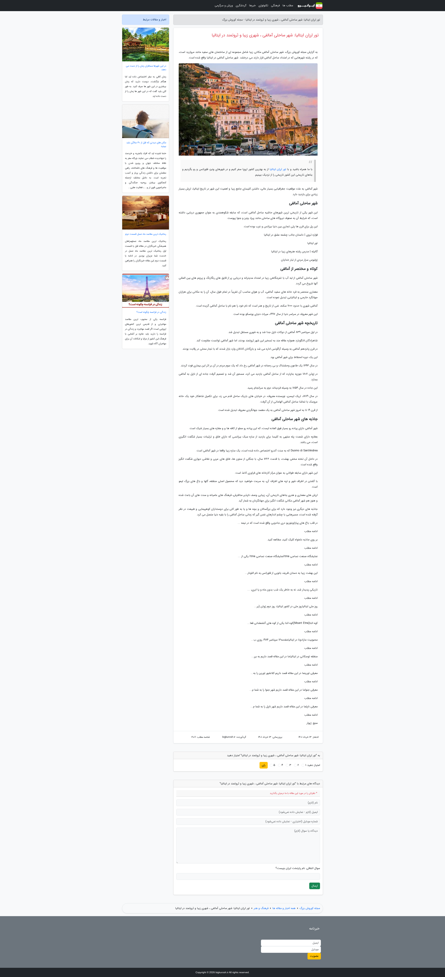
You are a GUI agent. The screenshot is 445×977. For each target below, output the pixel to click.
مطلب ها (287, 5)
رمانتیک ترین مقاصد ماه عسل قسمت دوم (145, 234)
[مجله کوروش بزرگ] (310, 5)
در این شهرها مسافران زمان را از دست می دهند (146, 67)
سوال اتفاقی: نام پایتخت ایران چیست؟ (298, 868)
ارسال (315, 886)
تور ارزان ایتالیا (278, 169)
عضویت (314, 956)
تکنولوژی (263, 5)
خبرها (252, 5)
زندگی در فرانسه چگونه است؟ (151, 312)
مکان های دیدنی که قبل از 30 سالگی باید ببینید (146, 144)
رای (263, 765)
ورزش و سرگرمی (224, 5)
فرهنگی (275, 5)
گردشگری (241, 5)
